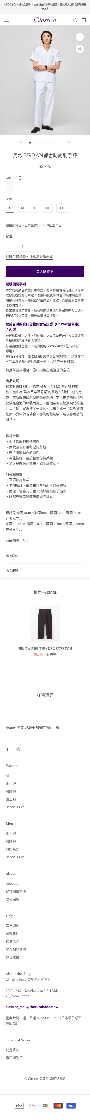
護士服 (11, 799)
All (7, 775)
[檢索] (75, 20)
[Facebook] (7, 749)
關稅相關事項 (16, 949)
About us (12, 883)
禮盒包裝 (12, 941)
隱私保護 (12, 899)
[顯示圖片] (30, 143)
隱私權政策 (14, 1058)
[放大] (80, 37)
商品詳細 (12, 556)
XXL (62, 208)
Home (10, 727)
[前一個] (21, 142)
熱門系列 (12, 849)
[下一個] (69, 142)
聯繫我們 (12, 933)
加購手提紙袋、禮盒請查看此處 (29, 257)
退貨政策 (12, 957)
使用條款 (12, 1050)
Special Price (15, 807)
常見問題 (12, 926)
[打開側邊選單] (6, 19)
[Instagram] (18, 749)
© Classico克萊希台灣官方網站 (45, 1079)
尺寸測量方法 (16, 891)
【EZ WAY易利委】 (63, 361)
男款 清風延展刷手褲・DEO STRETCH (45, 648)
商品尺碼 (12, 571)
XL (48, 208)
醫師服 (11, 791)
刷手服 (11, 783)
